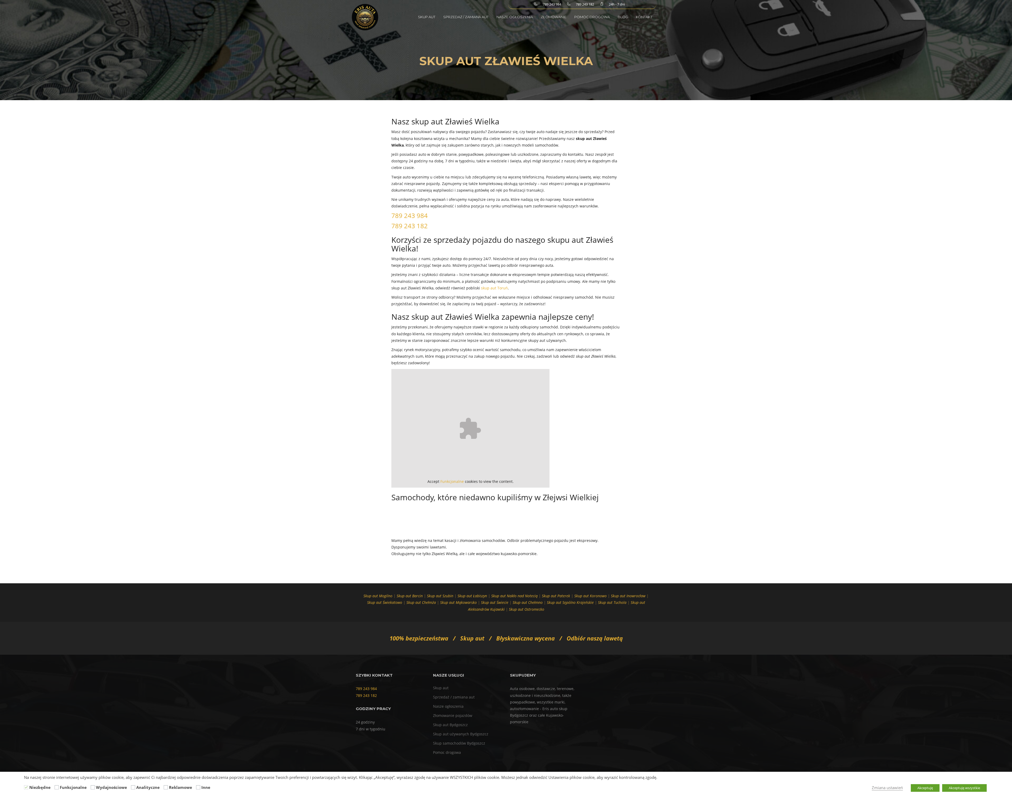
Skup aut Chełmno (528, 602)
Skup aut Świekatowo (384, 602)
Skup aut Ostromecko (526, 609)
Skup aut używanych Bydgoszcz (460, 733)
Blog (623, 17)
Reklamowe (180, 787)
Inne (205, 787)
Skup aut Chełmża (421, 602)
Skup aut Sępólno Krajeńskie (570, 602)
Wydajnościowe (111, 787)
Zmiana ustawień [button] (887, 787)
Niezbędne (40, 787)
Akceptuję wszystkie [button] (964, 787)
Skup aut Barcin (410, 595)
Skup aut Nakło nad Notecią (514, 595)
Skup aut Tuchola (612, 602)
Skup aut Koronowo (590, 595)
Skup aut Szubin (440, 595)
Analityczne (148, 787)
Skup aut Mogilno (377, 595)
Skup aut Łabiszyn (472, 595)
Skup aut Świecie (494, 602)
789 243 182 (409, 225)
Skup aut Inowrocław (628, 595)
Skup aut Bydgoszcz (450, 724)
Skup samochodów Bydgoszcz (459, 743)
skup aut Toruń (494, 287)
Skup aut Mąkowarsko (458, 602)
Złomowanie (553, 17)
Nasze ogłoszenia (515, 17)
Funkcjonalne (452, 481)
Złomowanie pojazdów (452, 715)
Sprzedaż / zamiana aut (466, 17)
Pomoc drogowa (592, 17)
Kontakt (644, 17)
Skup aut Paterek (556, 595)
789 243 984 (409, 215)
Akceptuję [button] (925, 787)
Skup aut (426, 17)
